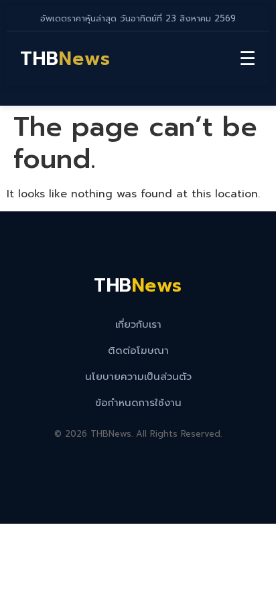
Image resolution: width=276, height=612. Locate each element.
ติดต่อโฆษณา (138, 350)
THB (65, 59)
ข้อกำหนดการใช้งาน (138, 402)
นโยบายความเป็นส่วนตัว (138, 376)
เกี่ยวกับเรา (138, 324)
